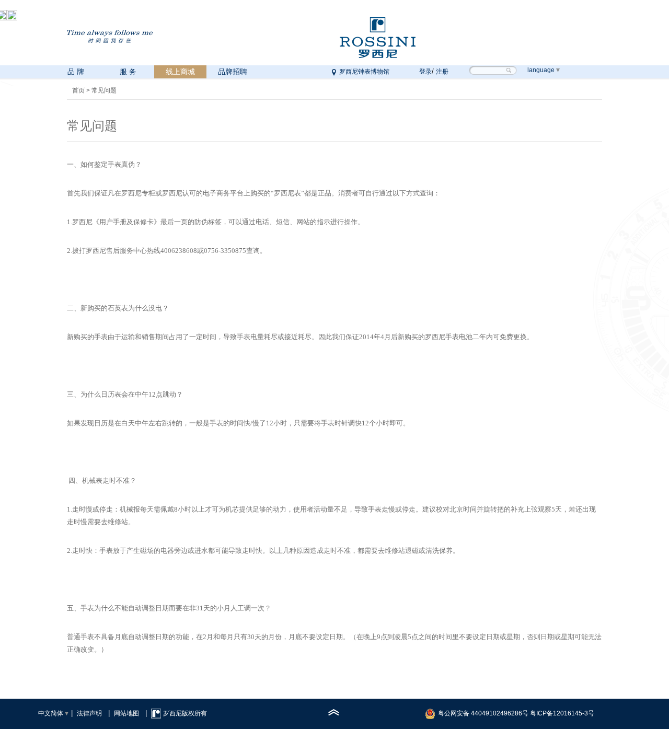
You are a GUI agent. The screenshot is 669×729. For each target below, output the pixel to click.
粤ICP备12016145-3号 (562, 713)
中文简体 (50, 713)
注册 (442, 71)
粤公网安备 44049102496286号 (483, 713)
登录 (425, 71)
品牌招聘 (232, 71)
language (541, 70)
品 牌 (75, 71)
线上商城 (180, 71)
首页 (78, 90)
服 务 (128, 71)
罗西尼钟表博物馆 (364, 71)
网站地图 (126, 713)
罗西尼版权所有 (185, 713)
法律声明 (89, 713)
